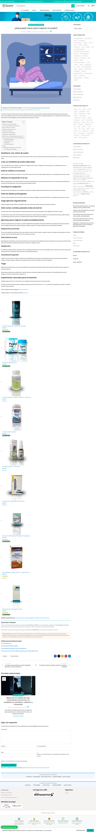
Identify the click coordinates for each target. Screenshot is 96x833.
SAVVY (75, 133)
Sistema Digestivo (82, 133)
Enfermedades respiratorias (79, 49)
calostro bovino (82, 40)
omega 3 (81, 64)
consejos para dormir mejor (22, 618)
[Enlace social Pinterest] (66, 656)
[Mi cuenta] (88, 5)
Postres (78, 66)
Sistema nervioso (90, 133)
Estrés (88, 122)
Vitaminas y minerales (83, 137)
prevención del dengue (86, 66)
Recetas (75, 68)
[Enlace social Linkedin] (69, 656)
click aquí (26, 292)
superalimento (82, 75)
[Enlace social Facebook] (55, 656)
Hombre (83, 126)
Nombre (3, 746)
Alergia (84, 109)
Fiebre (75, 124)
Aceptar (90, 830)
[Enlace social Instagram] (68, 793)
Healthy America (88, 124)
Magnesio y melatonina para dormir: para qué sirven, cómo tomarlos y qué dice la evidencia (83, 224)
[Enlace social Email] (62, 656)
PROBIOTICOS (85, 131)
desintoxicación (77, 47)
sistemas (75, 75)
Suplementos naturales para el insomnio (12, 147)
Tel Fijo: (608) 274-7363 (6, 795)
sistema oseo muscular (78, 73)
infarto (89, 57)
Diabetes (88, 47)
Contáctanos (76, 245)
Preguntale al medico (53, 629)
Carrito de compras (77, 237)
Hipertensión (85, 55)
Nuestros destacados (78, 94)
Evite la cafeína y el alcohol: (9, 127)
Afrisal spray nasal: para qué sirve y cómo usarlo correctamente (83, 215)
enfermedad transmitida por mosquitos (81, 51)
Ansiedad (89, 109)
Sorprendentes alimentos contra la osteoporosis (14, 648)
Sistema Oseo (76, 135)
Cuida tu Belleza (77, 89)
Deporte (89, 117)
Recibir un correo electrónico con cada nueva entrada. (14, 761)
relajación (81, 68)
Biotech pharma (82, 113)
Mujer (83, 128)
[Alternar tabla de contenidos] (22, 122)
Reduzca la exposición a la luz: (9, 129)
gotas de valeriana (77, 55)
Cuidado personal (77, 117)
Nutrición (50, 18)
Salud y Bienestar (38, 24)
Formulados (80, 124)
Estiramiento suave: (9, 141)
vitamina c (76, 79)
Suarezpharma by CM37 (85, 135)
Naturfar (88, 128)
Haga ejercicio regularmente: (9, 134)
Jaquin (75, 128)
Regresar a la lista (36, 665)
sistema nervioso (45, 618)
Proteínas (92, 131)
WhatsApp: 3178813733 (6, 792)
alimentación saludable (78, 38)
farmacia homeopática (84, 53)
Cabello (88, 113)
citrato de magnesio (78, 42)
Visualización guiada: (9, 144)
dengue (80, 44)
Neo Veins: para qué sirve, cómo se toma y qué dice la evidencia (83, 219)
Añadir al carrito (6, 331)
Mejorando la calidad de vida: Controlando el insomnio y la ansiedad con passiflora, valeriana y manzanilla (18, 701)
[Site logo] (7, 5)
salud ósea (84, 71)
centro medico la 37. (23, 289)
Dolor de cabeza (89, 120)
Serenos (44, 284)
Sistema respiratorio (88, 73)
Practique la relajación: (8, 131)
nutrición (76, 64)
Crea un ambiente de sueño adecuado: (11, 125)
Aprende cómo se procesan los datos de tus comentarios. (36, 767)
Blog (74, 243)
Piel (74, 66)
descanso (85, 44)
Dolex (83, 120)
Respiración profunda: (9, 139)
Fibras (92, 122)
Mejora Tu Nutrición (78, 91)
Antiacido (76, 111)
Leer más (4, 401)
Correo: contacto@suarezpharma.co (9, 797)
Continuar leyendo (18, 716)
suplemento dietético (78, 77)
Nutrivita (75, 131)
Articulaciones (82, 111)
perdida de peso (88, 64)
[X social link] (58, 656)
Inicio (44, 18)
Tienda (74, 235)
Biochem (75, 113)
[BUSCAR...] (73, 5)
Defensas (84, 117)
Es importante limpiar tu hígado (10, 645)
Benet (88, 111)
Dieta (93, 47)
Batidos (75, 40)
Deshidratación (77, 120)
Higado (79, 126)
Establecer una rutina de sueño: (10, 124)
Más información (80, 830)
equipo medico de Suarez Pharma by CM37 (40, 107)
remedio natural (88, 68)
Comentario (4, 729)
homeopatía (76, 57)
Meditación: (7, 142)
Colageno (85, 42)
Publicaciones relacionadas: (11, 149)
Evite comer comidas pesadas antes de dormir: (13, 136)
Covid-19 (91, 42)
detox (83, 47)
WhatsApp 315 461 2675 (63, 822)
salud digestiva (77, 71)
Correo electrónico (42, 746)
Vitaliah (75, 137)
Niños (93, 128)
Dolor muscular (77, 122)
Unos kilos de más (6, 643)
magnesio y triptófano (34, 618)
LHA (79, 128)
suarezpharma (33, 31)
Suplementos (86, 77)
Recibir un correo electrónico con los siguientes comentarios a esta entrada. (53, 755)
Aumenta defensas (88, 38)
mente (88, 62)
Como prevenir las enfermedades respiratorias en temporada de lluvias (20, 651)
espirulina (76, 53)
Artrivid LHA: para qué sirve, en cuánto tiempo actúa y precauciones (84, 206)
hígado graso (83, 57)
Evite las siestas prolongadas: (9, 132)
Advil (80, 109)
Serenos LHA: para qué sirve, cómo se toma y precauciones (84, 211)
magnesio (81, 60)
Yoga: (4, 145)
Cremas (75, 44)
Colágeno (76, 115)
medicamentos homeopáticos (79, 62)
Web (2, 752)
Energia (83, 122)
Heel (75, 126)
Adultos (75, 109)
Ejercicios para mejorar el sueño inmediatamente (13, 137)
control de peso (83, 115)
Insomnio (5, 656)
